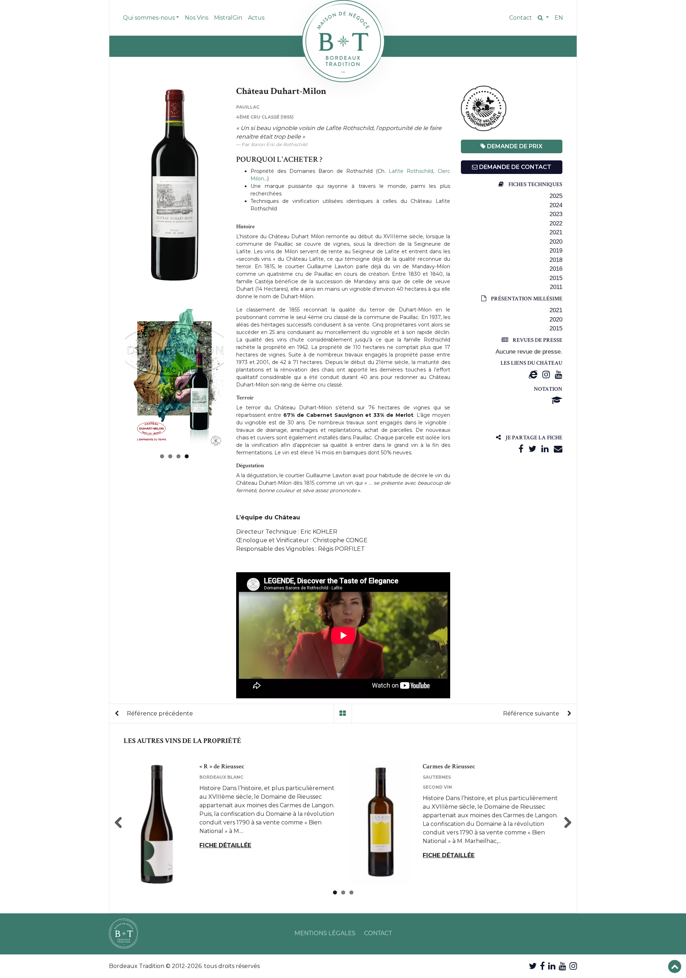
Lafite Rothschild (411, 171)
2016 (556, 268)
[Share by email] (558, 449)
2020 (556, 241)
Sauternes (437, 777)
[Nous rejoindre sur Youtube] (562, 966)
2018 (556, 259)
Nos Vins (196, 17)
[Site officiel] (533, 374)
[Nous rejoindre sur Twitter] (533, 966)
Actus (256, 17)
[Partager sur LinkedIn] (545, 449)
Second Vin (437, 787)
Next (235, 378)
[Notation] (556, 400)
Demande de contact (514, 167)
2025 (556, 196)
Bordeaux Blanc (221, 777)
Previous (114, 186)
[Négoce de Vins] (343, 41)
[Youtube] (558, 374)
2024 (556, 205)
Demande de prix (514, 146)
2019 (556, 250)
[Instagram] (546, 374)
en (559, 17)
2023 (556, 214)
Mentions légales (325, 933)
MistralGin (228, 17)
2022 (556, 223)
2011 (556, 287)
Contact (520, 17)
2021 (556, 232)
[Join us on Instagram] (573, 966)
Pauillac (247, 107)
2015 (556, 278)
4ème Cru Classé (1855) (265, 117)
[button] (543, 18)
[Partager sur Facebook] (520, 449)
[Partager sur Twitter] (532, 449)
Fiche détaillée (225, 845)
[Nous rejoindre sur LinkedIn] (552, 966)
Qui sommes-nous (149, 17)
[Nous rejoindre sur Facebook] (542, 966)
